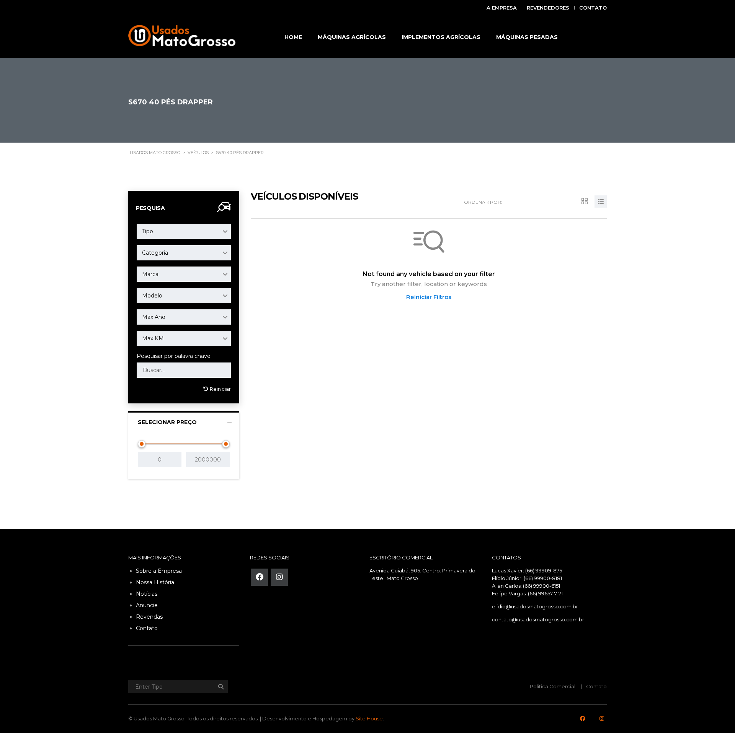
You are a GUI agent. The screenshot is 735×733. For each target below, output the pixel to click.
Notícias (146, 593)
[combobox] (184, 231)
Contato (593, 8)
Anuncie (147, 605)
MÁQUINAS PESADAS (527, 37)
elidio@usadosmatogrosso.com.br (535, 606)
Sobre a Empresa (159, 570)
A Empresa (502, 8)
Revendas (149, 616)
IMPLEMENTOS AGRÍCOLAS (441, 37)
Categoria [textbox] (155, 252)
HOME (293, 37)
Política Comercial (552, 686)
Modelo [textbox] (152, 295)
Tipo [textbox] (147, 231)
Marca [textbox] (150, 274)
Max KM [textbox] (153, 338)
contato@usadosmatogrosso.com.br (538, 619)
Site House (369, 718)
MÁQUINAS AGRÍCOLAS (352, 37)
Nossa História (155, 582)
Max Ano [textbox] (153, 317)
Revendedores (548, 8)
